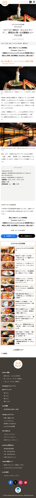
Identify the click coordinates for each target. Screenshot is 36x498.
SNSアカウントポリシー (10, 440)
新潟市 (26, 43)
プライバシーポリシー (10, 437)
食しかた (6, 395)
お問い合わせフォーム (10, 457)
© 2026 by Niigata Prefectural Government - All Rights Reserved (18, 495)
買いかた (6, 398)
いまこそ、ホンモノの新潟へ (12, 381)
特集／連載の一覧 (9, 418)
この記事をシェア (10, 236)
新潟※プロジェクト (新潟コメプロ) (13, 465)
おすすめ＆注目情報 (18, 25)
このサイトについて (9, 434)
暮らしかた (7, 401)
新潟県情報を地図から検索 (11, 409)
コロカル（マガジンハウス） (12, 475)
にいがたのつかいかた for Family (13, 467)
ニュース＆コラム (9, 421)
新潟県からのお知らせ (10, 423)
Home (2, 43)
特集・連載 (8, 43)
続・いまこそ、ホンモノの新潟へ (13, 378)
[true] (30, 2)
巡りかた (6, 393)
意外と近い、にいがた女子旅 (12, 376)
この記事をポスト (27, 236)
